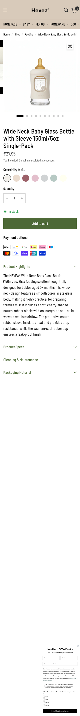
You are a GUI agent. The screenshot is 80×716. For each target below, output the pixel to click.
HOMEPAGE (10, 24)
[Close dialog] (78, 646)
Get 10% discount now (60, 711)
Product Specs (13, 346)
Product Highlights (16, 266)
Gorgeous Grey (44, 178)
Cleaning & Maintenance (20, 359)
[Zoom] (70, 46)
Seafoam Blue (53, 178)
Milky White (7, 178)
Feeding (29, 34)
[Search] (66, 10)
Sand (16, 178)
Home (6, 34)
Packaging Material (17, 372)
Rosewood (25, 178)
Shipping (23, 160)
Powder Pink (35, 178)
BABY (26, 24)
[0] (73, 10)
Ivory (63, 178)
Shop (17, 34)
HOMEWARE (57, 24)
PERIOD (40, 24)
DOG (73, 24)
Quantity (8, 189)
